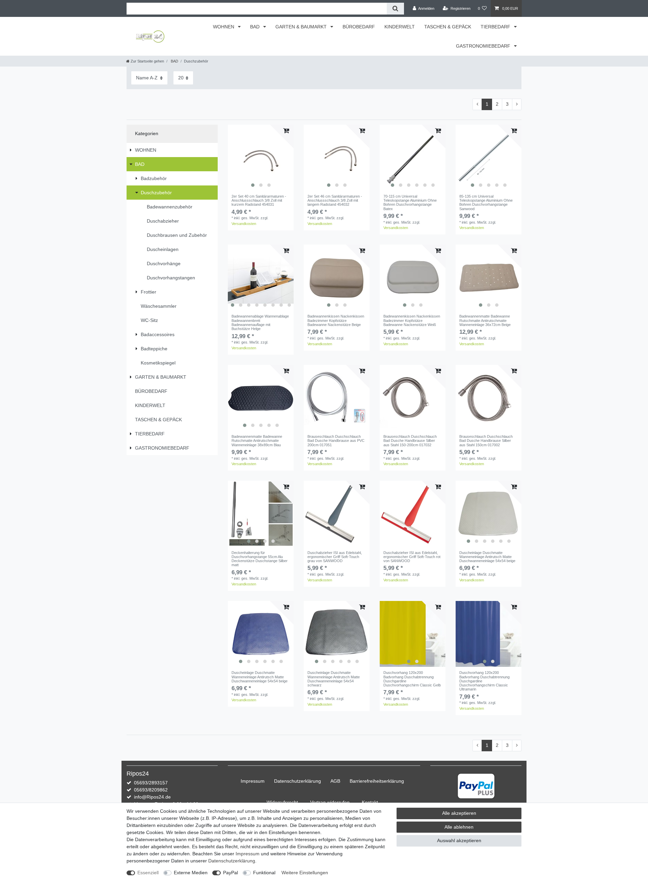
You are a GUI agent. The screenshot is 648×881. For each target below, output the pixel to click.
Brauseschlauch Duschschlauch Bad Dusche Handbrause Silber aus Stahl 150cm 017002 (486, 440)
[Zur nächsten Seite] (516, 104)
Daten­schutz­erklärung (297, 781)
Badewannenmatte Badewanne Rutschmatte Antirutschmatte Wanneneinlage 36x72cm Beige (485, 320)
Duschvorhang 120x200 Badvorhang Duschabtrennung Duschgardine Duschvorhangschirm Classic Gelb (412, 679)
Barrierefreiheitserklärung (377, 781)
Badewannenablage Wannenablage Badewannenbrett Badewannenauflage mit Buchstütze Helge (260, 322)
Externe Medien (191, 872)
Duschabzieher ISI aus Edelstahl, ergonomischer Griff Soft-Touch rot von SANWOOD (411, 557)
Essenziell (148, 872)
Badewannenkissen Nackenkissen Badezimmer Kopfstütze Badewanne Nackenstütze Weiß (411, 320)
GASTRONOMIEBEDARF (484, 46)
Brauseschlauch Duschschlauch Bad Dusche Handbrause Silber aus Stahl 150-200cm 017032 (410, 440)
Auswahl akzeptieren (459, 840)
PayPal (230, 872)
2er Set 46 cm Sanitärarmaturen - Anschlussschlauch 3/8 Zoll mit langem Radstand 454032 (334, 200)
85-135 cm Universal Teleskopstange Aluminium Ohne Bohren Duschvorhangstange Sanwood (486, 202)
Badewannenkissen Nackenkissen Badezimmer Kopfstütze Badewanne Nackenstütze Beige (335, 320)
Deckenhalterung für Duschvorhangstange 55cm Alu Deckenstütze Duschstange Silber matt (260, 559)
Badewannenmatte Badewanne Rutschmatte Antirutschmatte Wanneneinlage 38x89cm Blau (257, 440)
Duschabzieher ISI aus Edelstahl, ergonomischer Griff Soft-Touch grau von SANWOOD (334, 557)
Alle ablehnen (459, 827)
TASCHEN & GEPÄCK (447, 26)
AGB (335, 781)
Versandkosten (244, 224)
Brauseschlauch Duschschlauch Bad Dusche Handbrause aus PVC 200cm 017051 (335, 440)
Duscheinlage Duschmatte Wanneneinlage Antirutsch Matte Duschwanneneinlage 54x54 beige (487, 557)
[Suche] (395, 9)
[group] (261, 158)
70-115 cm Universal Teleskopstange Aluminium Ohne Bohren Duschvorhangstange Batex (410, 202)
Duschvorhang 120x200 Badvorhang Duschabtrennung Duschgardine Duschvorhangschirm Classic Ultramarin (484, 681)
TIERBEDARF (496, 26)
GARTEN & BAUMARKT (301, 26)
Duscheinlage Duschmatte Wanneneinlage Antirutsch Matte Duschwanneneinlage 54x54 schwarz (333, 679)
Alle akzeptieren (459, 813)
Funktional (264, 872)
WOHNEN (224, 26)
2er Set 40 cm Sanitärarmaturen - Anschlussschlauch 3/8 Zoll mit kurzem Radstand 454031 (259, 200)
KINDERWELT (399, 26)
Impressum (253, 781)
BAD (255, 26)
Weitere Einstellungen (304, 872)
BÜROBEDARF (359, 26)
